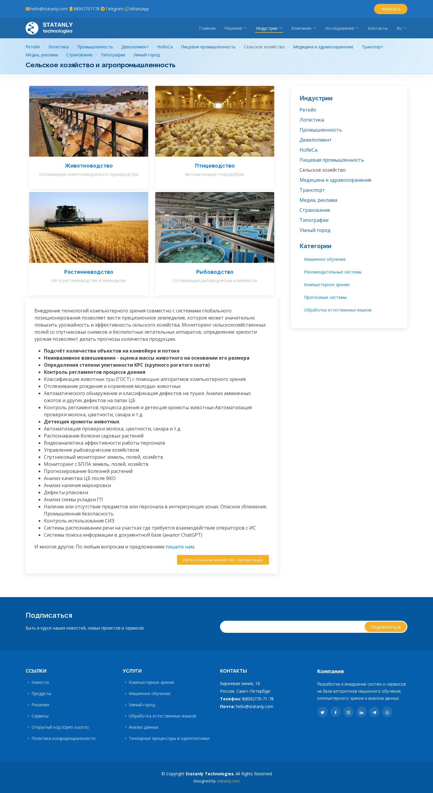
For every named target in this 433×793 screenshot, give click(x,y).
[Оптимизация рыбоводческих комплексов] (209, 227)
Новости (40, 682)
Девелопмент (135, 47)
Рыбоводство (215, 272)
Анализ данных (143, 727)
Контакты (378, 28)
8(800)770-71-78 (258, 699)
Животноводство (89, 166)
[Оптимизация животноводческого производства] (82, 121)
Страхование (79, 55)
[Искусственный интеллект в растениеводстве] (82, 227)
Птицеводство (215, 166)
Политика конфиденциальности (63, 738)
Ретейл (33, 47)
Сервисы (40, 716)
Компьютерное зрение (327, 284)
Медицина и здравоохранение (323, 47)
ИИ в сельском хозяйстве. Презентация (223, 560)
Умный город (146, 55)
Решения (40, 705)
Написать (390, 9)
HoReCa (165, 47)
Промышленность (95, 47)
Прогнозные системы (325, 297)
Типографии (113, 55)
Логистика (58, 47)
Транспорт (372, 47)
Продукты (41, 694)
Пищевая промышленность (208, 47)
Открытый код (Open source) (60, 727)
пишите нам (180, 546)
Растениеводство (88, 272)
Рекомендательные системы (332, 272)
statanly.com (228, 781)
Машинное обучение (325, 259)
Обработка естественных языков (337, 310)
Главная (207, 28)
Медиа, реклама (42, 55)
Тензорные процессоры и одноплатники (169, 738)
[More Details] (94, 121)
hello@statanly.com (254, 706)
